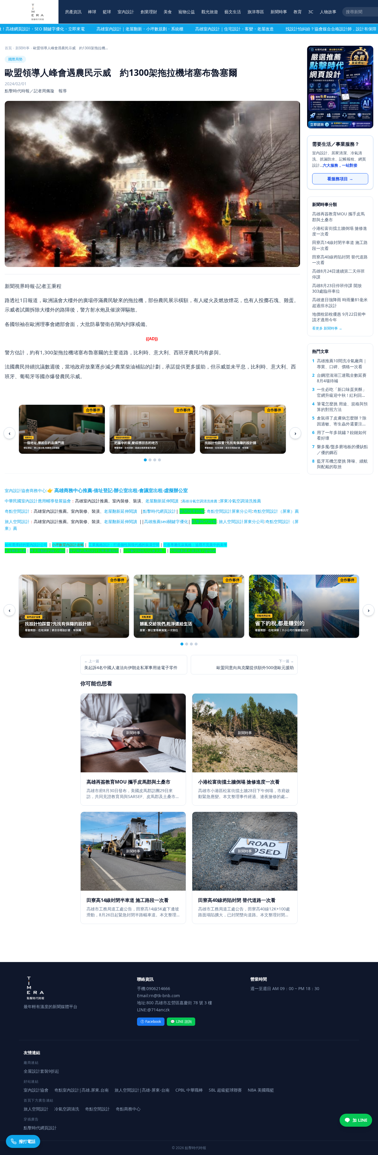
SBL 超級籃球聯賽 (225, 1090)
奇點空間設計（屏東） (274, 511)
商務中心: (109, 490)
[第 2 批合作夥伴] (150, 459)
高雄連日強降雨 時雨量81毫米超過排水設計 (340, 302)
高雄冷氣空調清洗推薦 (199, 501)
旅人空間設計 (17, 521)
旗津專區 (255, 11)
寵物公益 (186, 11)
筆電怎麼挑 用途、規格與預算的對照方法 (342, 406)
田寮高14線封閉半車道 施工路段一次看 (340, 245)
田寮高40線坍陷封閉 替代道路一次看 (340, 259)
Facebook (151, 1021)
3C (310, 11)
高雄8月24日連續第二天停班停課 (338, 273)
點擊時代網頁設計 (159, 511)
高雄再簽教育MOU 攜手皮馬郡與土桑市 (338, 216)
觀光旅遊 (209, 11)
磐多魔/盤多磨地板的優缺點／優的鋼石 (342, 449)
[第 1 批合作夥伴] (145, 459)
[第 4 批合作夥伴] (159, 459)
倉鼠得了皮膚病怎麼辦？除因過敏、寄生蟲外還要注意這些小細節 (341, 421)
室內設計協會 (17, 490)
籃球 (107, 11)
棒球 (92, 11)
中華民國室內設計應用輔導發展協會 (38, 501)
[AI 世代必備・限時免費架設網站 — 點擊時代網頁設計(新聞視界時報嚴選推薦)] (340, 87)
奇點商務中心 (128, 1109)
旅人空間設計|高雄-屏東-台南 (142, 1090)
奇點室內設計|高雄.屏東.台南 (81, 1090)
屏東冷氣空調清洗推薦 (240, 501)
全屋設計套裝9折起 (41, 1071)
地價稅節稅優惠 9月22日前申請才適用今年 (339, 316)
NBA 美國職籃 (261, 1090)
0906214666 (158, 988)
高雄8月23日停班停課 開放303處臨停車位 (337, 288)
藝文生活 (232, 11)
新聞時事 (279, 11)
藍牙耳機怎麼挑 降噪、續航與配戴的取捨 (342, 463)
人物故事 (328, 11)
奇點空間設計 (17, 511)
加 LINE (360, 1120)
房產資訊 (73, 11)
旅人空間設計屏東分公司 (241, 521)
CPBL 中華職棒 (189, 1090)
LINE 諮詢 (181, 1021)
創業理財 (149, 11)
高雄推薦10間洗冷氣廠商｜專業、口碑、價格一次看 (342, 363)
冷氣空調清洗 (66, 1109)
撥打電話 (27, 1141)
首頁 (8, 48)
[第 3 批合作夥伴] (154, 459)
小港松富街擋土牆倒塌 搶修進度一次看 (339, 231)
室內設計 (126, 11)
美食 (168, 11)
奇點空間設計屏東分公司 (229, 511)
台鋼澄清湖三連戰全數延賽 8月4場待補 (341, 378)
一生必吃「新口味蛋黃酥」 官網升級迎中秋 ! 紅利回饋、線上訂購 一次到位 (341, 392)
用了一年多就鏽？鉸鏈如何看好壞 (341, 435)
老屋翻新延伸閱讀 (161, 501)
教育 (298, 11)
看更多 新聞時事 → (327, 328)
